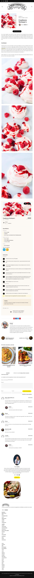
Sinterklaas (4, 539)
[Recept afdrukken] (25, 204)
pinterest (5, 1)
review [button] (20, 312)
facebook (2, 1)
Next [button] (32, 345)
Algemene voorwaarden (13, 575)
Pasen (3, 538)
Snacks (26, 17)
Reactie (2, 382)
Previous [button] (30, 345)
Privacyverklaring (19, 575)
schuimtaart (3, 48)
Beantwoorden (30, 397)
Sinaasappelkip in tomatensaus (25, 365)
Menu (32, 7)
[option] (8, 357)
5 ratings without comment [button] (24, 373)
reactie (22, 295)
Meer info (17, 477)
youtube (7, 1)
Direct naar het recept (17, 31)
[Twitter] (18, 318)
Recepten (20, 17)
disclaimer (17, 574)
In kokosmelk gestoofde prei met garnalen (9, 366)
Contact (23, 575)
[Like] (14, 318)
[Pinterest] (20, 318)
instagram (3, 1)
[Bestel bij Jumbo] (7, 249)
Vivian (22, 24)
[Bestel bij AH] (4, 249)
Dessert (23, 17)
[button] (29, 204)
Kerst (3, 537)
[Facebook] (16, 318)
